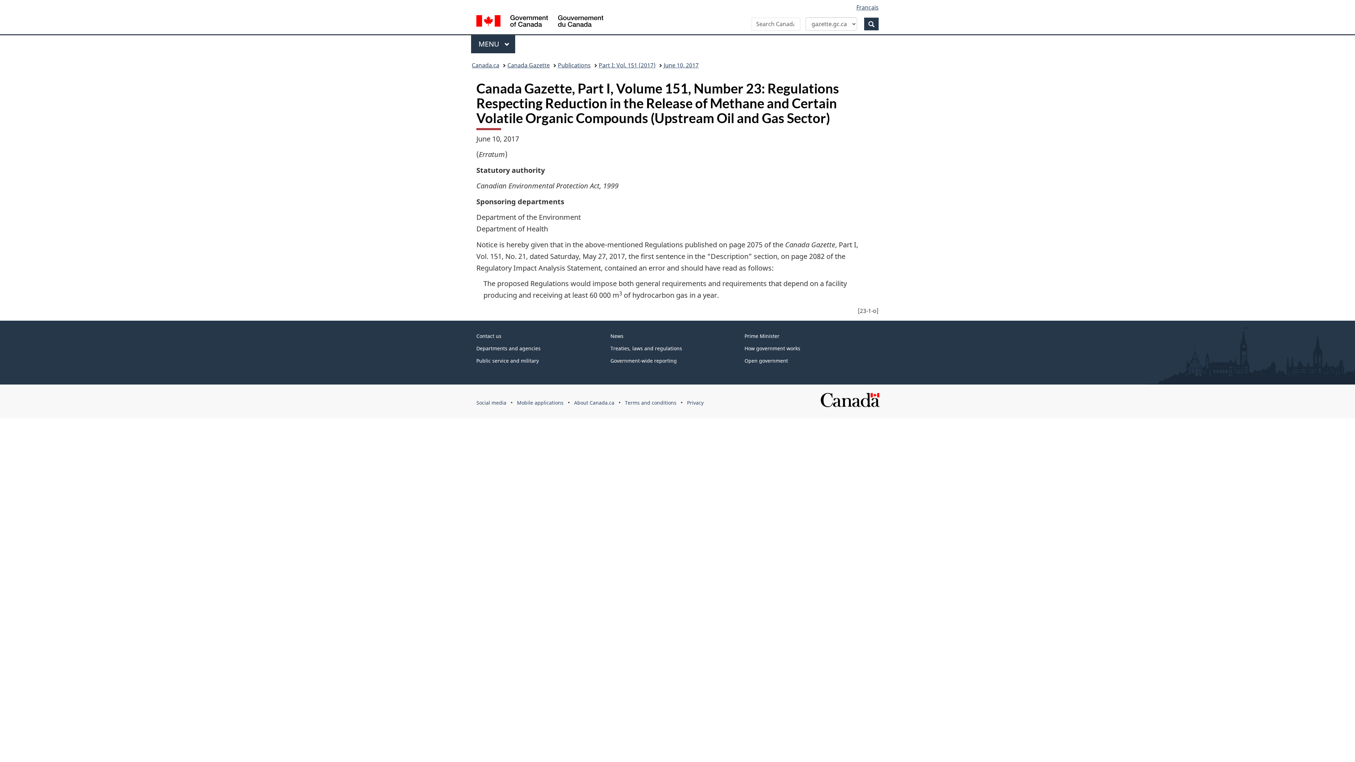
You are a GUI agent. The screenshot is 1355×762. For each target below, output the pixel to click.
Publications (574, 65)
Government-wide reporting (643, 360)
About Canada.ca (594, 402)
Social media (491, 402)
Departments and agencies (508, 348)
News (617, 336)
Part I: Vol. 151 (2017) (627, 65)
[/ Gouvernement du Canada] (539, 22)
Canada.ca (485, 65)
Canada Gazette (528, 65)
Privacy (695, 402)
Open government (766, 360)
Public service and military (507, 360)
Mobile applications (540, 402)
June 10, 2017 (681, 65)
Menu (489, 44)
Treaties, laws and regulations (646, 348)
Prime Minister (762, 336)
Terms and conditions (650, 402)
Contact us (488, 336)
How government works (772, 348)
